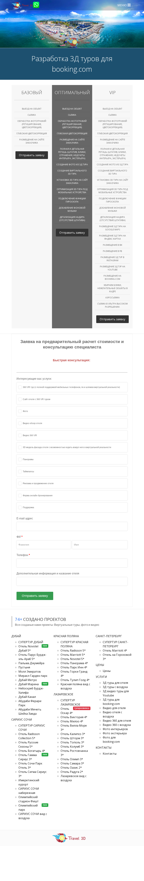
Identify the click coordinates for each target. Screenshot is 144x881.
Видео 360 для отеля (117, 721)
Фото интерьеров (115, 729)
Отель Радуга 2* (72, 772)
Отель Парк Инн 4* (74, 667)
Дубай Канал (27, 697)
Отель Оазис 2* (71, 768)
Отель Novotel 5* (72, 659)
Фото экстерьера (115, 733)
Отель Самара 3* (72, 763)
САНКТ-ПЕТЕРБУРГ (109, 636)
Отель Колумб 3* (72, 746)
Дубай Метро (27, 680)
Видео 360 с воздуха (117, 725)
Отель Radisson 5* (73, 650)
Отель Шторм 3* (72, 738)
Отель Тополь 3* (72, 742)
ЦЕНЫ (100, 665)
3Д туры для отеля (115, 683)
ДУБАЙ (16, 636)
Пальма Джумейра (31, 663)
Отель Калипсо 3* (73, 734)
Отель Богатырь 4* (31, 751)
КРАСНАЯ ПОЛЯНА (67, 636)
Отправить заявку (31, 155)
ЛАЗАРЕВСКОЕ (64, 694)
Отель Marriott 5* (73, 655)
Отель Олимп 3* (72, 759)
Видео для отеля (114, 708)
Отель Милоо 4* (72, 721)
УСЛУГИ (102, 677)
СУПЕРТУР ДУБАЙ (30, 642)
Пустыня (24, 667)
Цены (106, 671)
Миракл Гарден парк (32, 676)
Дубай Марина (28, 684)
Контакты (109, 753)
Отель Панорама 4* (74, 663)
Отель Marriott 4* (115, 650)
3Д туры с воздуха (115, 687)
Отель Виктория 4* (74, 717)
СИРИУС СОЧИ (22, 719)
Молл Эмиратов (29, 671)
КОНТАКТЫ (104, 748)
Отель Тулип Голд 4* (75, 680)
